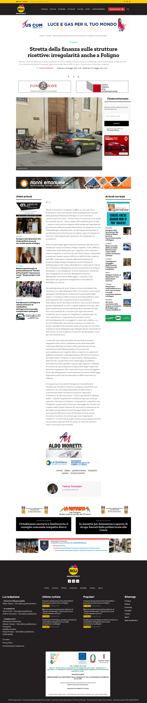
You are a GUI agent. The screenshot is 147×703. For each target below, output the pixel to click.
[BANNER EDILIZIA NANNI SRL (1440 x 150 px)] (73, 183)
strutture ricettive (77, 473)
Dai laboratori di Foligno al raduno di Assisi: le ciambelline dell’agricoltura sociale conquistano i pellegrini (59, 622)
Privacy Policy (113, 130)
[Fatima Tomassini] (53, 489)
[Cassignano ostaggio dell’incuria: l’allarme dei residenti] (127, 262)
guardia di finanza (79, 470)
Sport (107, 272)
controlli (59, 470)
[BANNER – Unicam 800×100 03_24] (73, 545)
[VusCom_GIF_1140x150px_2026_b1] (73, 23)
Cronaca (49, 36)
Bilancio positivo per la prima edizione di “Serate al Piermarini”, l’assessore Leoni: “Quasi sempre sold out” (28, 273)
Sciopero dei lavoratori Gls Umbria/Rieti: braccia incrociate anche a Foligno (28, 241)
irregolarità (92, 470)
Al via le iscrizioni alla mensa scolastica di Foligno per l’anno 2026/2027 (113, 306)
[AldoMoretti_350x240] (73, 445)
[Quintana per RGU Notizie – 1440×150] (73, 463)
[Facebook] (124, 1)
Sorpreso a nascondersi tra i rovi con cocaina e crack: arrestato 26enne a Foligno (113, 291)
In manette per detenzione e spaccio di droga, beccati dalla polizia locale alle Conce (103, 527)
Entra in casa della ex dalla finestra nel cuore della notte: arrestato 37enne (112, 251)
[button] (128, 9)
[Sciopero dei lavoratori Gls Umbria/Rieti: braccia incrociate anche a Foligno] (29, 226)
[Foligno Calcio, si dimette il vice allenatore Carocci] (127, 275)
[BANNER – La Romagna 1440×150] (73, 510)
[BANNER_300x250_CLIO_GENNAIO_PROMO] (116, 145)
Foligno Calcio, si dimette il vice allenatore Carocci (113, 278)
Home (42, 36)
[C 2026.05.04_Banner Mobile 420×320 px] (29, 209)
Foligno (67, 470)
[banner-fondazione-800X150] (45, 87)
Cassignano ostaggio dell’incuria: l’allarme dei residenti (111, 265)
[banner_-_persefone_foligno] (118, 214)
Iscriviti (116, 123)
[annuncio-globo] (118, 318)
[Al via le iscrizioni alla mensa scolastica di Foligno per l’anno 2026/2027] (127, 303)
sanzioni (65, 473)
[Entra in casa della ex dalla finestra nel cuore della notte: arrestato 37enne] (127, 246)
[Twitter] (129, 1)
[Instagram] (127, 1)
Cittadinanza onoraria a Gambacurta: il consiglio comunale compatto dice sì (43, 525)
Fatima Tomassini (46, 68)
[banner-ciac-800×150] (102, 87)
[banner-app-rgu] (29, 317)
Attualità (19, 236)
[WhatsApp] (78, 77)
